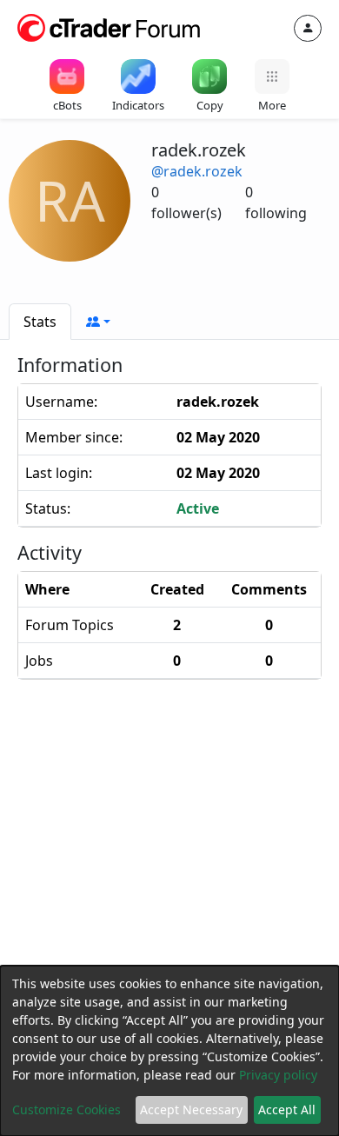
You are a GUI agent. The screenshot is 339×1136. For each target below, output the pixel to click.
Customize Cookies (66, 1109)
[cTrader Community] (109, 26)
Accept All (287, 1109)
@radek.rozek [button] (197, 171)
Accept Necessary (191, 1109)
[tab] (40, 321)
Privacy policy (278, 1074)
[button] (98, 321)
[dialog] (169, 1051)
